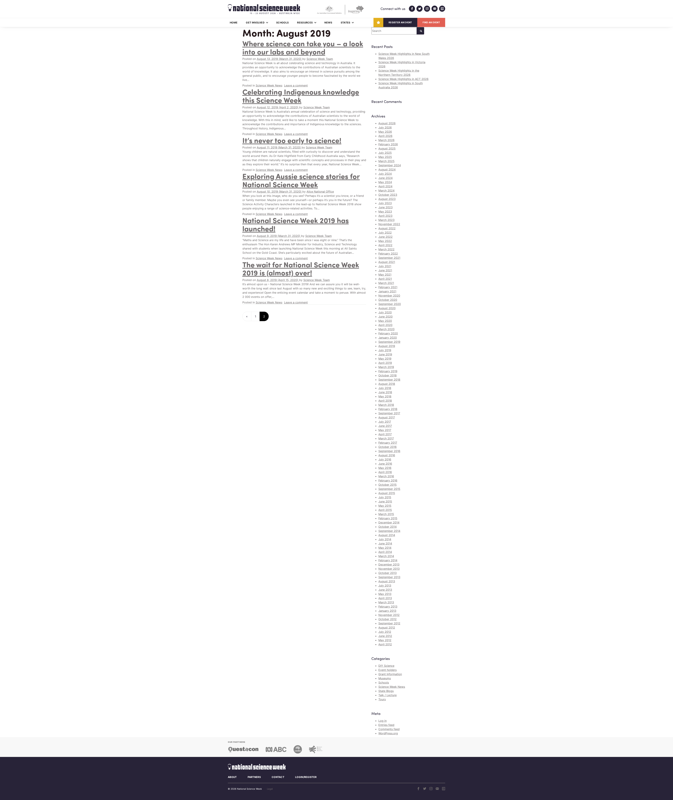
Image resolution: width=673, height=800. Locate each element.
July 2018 (384, 388)
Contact (278, 776)
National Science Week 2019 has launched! (295, 224)
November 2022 (389, 224)
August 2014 (386, 535)
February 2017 (387, 442)
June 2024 (385, 178)
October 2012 (387, 619)
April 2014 (385, 552)
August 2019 (386, 346)
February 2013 (387, 606)
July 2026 (385, 127)
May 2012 (384, 640)
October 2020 (387, 300)
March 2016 (386, 476)
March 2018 (386, 405)
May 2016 (384, 468)
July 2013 (384, 585)
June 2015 (385, 501)
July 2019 (384, 350)
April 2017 (385, 434)
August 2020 (387, 308)
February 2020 (388, 333)
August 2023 (387, 199)
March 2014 (386, 556)
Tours (382, 699)
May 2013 (384, 594)
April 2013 (385, 598)
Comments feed (389, 729)
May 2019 (384, 358)
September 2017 (389, 413)
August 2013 (386, 581)
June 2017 (385, 426)
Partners (254, 776)
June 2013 (385, 589)
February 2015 (387, 518)
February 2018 (387, 409)
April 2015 (385, 510)
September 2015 (389, 489)
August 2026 (387, 123)
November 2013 (389, 568)
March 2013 (386, 602)
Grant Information (390, 674)
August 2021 (386, 262)
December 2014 (388, 522)
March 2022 (386, 249)
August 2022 (387, 228)
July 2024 (385, 173)
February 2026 (388, 144)
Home (233, 22)
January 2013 (387, 610)
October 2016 (387, 447)
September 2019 (389, 342)
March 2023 (386, 220)
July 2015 (384, 497)
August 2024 (387, 169)
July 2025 (385, 152)
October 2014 (387, 526)
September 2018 (389, 379)
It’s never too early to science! (291, 140)
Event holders (387, 670)
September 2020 (389, 304)
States (345, 22)
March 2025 (386, 161)
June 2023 (385, 207)
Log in (382, 720)
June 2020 (385, 316)
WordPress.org (388, 733)
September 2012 (389, 623)
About (232, 776)
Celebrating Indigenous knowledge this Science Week (300, 96)
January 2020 (387, 337)
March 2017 (386, 438)
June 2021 (385, 270)
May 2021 (384, 274)
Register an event (400, 22)
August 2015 (386, 493)
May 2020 (385, 321)
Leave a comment (296, 85)
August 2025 (387, 148)
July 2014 (384, 539)
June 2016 (385, 463)
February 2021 (387, 287)
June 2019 (385, 354)
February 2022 (388, 253)
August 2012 (386, 627)
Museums (384, 678)
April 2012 (385, 644)
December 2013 (388, 564)
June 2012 (385, 636)
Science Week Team (320, 59)
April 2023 (385, 215)
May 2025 (385, 157)
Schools (282, 22)
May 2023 (385, 211)
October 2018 (387, 375)
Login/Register (306, 776)
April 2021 (385, 278)
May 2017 (384, 430)
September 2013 (389, 577)
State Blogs (386, 691)
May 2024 (385, 182)
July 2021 (384, 266)
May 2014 (384, 547)
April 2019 (385, 363)
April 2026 (385, 136)
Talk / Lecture (387, 695)
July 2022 (385, 232)
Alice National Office (320, 191)
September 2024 (389, 165)
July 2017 (384, 421)
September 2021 (389, 257)
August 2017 (386, 417)
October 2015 (387, 484)
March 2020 (386, 329)
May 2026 (385, 131)
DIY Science (386, 665)
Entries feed (386, 725)
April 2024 (385, 186)
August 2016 (386, 455)
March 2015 (386, 514)
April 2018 (385, 400)
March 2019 (386, 367)
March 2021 (386, 283)
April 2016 (385, 472)
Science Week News (269, 85)
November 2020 (389, 295)
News (328, 22)
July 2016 (384, 459)
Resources (305, 22)
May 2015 (384, 505)
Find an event (431, 22)
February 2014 (387, 560)
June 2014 (385, 543)
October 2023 (387, 194)
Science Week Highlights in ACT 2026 (403, 79)
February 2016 (387, 480)
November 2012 (389, 615)
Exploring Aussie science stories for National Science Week (301, 180)
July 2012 (384, 631)
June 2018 (385, 392)
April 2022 (385, 245)
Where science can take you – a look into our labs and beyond (302, 47)
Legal (270, 788)
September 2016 (389, 451)
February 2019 (387, 371)
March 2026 (386, 140)
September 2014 (389, 531)
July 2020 (385, 312)
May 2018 (384, 396)
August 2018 (386, 384)
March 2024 (386, 190)
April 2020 (385, 325)
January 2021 (387, 291)
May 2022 (385, 241)
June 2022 (385, 236)
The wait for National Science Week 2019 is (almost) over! (300, 268)
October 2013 (387, 573)
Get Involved (255, 22)
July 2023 (385, 203)
